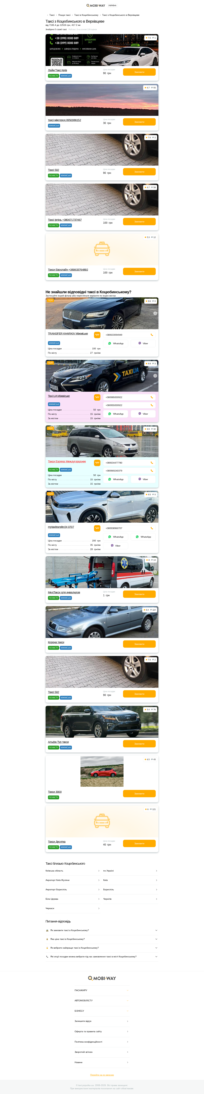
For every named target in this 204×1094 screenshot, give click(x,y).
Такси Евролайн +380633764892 (68, 269)
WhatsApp (118, 343)
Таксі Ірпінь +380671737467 (65, 219)
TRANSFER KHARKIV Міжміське (68, 333)
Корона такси (56, 642)
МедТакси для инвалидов (64, 592)
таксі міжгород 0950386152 (64, 120)
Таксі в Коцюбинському (86, 15)
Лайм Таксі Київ (57, 70)
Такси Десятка (57, 841)
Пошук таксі (64, 15)
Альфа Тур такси (58, 742)
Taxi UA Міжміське (59, 396)
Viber (145, 343)
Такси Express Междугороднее (67, 461)
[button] (155, 313)
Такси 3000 (55, 791)
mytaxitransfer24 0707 (61, 527)
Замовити (139, 72)
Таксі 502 (53, 170)
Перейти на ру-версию (102, 1075)
